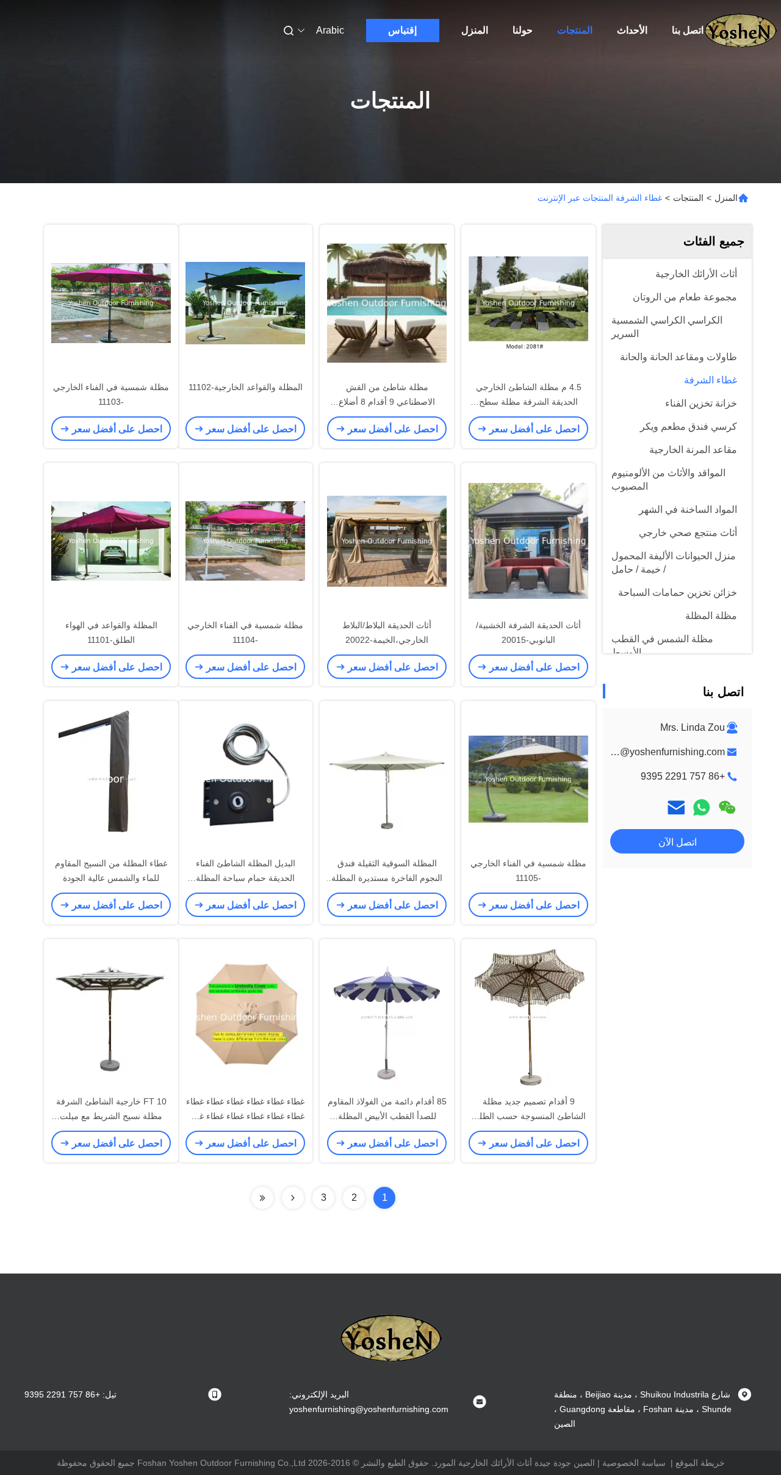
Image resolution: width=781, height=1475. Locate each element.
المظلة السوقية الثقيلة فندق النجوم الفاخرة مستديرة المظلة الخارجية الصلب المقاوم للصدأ (386, 877)
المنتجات (574, 30)
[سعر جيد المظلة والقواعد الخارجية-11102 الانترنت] (245, 302)
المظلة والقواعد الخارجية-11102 (246, 387)
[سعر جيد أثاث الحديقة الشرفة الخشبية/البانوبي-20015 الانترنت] (528, 540)
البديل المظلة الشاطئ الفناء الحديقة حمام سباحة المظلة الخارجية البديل (245, 877)
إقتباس (402, 30)
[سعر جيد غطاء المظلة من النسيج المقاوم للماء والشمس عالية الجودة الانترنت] (111, 778)
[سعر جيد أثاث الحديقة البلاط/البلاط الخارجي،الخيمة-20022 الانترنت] (387, 540)
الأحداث (632, 30)
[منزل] (740, 30)
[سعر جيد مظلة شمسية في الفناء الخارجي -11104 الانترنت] (245, 540)
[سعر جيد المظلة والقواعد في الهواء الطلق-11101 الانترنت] (111, 540)
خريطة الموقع (700, 1463)
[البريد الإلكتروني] (676, 807)
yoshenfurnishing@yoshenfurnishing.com (635, 752)
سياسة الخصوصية (634, 1463)
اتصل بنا (688, 30)
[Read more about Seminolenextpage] (293, 1198)
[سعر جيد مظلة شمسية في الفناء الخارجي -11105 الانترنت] (528, 778)
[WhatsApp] (702, 807)
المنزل (474, 30)
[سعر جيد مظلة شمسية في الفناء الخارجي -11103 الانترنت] (111, 302)
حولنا (523, 30)
